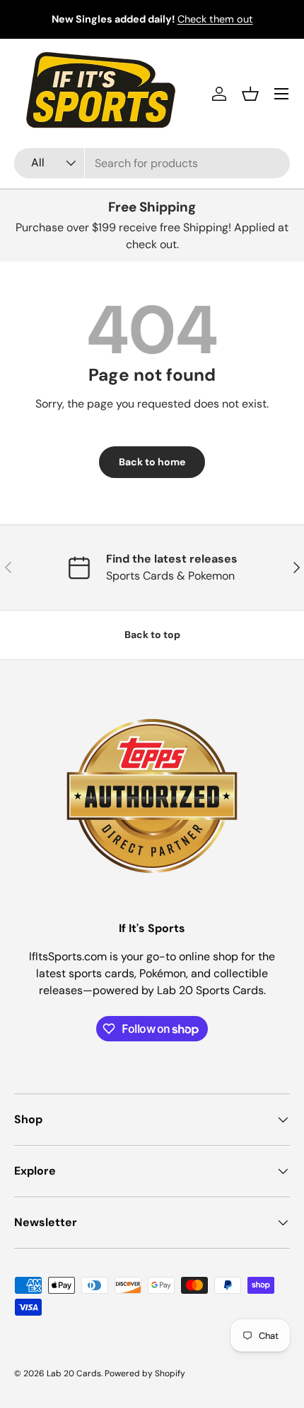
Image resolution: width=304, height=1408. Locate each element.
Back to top (152, 634)
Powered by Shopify (145, 1373)
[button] (250, 93)
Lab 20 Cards (74, 1373)
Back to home (152, 461)
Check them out (215, 19)
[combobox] (152, 163)
